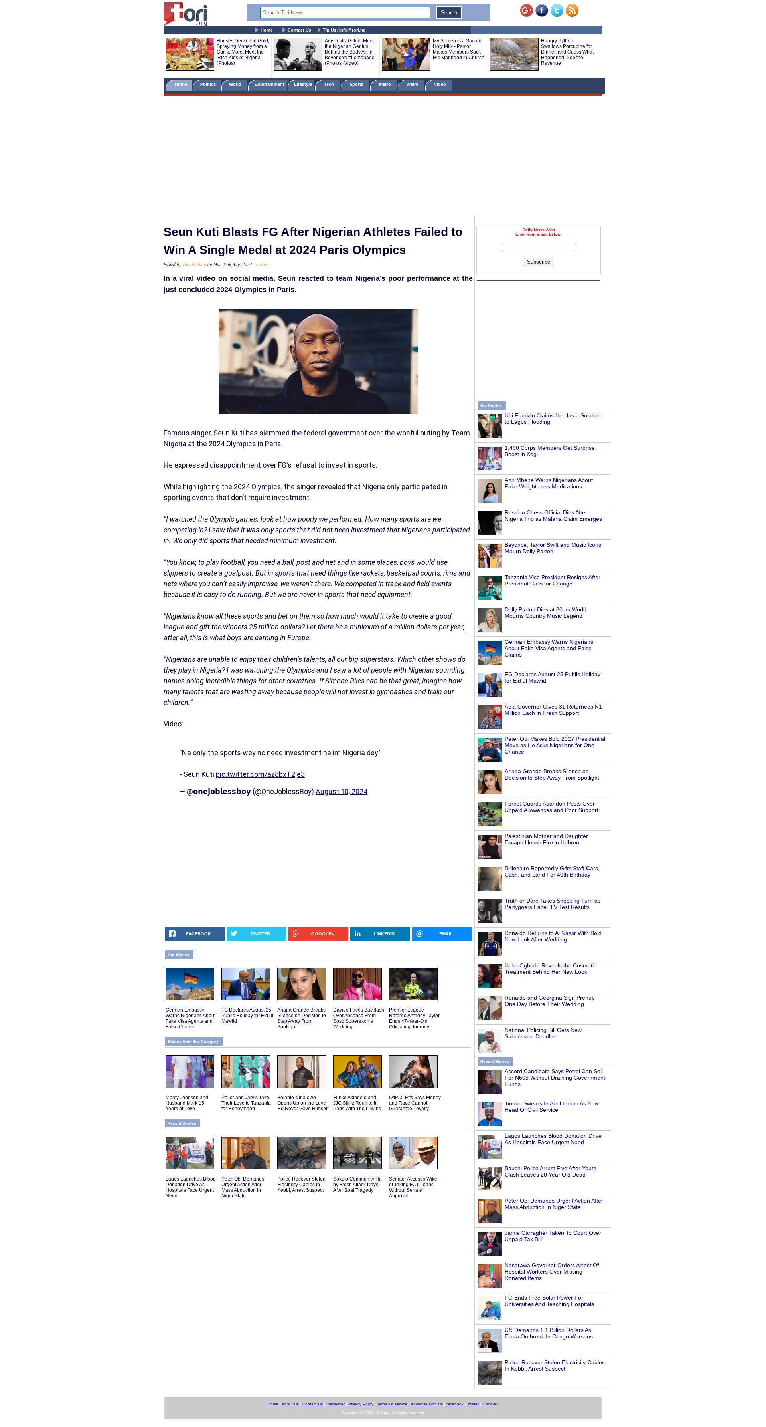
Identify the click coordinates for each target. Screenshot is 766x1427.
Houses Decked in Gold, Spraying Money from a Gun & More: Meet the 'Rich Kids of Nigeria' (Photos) (243, 52)
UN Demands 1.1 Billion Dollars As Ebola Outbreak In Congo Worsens (549, 1333)
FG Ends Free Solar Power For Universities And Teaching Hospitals (549, 1300)
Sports (357, 84)
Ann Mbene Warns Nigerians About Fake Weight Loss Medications (549, 483)
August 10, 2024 (341, 791)
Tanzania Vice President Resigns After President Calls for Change (552, 580)
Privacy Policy (360, 1404)
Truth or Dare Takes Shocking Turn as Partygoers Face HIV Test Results (552, 903)
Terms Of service (392, 1404)
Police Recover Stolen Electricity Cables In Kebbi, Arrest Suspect (555, 1365)
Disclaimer (335, 1404)
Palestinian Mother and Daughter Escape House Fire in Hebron (546, 839)
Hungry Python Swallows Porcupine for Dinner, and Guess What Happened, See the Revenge (567, 52)
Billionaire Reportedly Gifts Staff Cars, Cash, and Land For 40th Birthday (552, 871)
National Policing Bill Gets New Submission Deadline (543, 1033)
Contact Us (299, 30)
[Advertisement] (383, 157)
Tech (329, 84)
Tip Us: (344, 30)
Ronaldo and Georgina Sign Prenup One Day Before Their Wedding (550, 1000)
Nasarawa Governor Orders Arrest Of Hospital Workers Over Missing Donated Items (552, 1271)
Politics (209, 84)
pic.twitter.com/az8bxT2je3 (260, 774)
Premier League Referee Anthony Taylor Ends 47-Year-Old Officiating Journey (414, 1018)
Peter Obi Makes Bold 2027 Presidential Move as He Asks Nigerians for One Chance (555, 745)
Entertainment (269, 84)
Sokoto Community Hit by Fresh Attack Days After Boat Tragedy (357, 1184)
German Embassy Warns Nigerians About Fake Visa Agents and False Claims (549, 648)
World (236, 84)
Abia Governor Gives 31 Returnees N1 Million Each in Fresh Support (553, 709)
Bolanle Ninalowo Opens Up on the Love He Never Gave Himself (302, 1103)
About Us (290, 1404)
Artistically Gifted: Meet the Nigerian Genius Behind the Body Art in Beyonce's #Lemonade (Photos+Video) (350, 52)
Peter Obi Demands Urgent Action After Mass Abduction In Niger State (554, 1203)
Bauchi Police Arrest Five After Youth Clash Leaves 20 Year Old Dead (550, 1171)
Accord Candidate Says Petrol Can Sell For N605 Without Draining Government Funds (555, 1077)
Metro (385, 84)
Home (267, 30)
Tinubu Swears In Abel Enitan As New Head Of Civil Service (552, 1106)
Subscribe (538, 262)
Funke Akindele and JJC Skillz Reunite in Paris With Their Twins (357, 1103)
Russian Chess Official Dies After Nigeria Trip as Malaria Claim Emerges (553, 515)
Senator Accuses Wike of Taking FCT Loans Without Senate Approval (413, 1187)
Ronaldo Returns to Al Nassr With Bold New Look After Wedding (553, 936)
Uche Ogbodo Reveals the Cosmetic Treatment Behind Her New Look (550, 968)
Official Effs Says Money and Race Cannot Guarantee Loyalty (415, 1103)
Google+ (490, 1404)
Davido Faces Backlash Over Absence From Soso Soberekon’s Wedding (358, 1018)
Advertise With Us (427, 1404)
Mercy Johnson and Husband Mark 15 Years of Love (187, 1103)
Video (440, 84)
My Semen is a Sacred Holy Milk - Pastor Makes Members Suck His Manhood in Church (458, 49)
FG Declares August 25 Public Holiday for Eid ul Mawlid (247, 1015)
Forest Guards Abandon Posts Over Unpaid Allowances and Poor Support (551, 806)
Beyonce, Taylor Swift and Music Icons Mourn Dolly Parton (553, 548)
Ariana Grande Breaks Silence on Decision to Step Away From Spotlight (552, 774)
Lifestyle (303, 84)
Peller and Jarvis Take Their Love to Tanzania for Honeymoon (246, 1103)
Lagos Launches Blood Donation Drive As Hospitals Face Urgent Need (553, 1139)
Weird (413, 84)
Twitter (473, 1404)
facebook (455, 1404)
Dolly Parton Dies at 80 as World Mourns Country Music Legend (545, 612)
